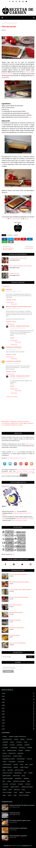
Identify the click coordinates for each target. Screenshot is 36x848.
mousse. (10, 74)
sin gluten (20, 784)
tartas (10, 789)
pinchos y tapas (19, 770)
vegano (21, 792)
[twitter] (13, 1)
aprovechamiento (7, 739)
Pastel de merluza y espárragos (18, 828)
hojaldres (27, 750)
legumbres (20, 753)
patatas (16, 767)
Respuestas (10, 302)
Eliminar (14, 299)
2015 (18, 714)
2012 (18, 723)
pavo (4, 770)
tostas (23, 789)
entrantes (29, 747)
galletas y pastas (11, 750)
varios (15, 792)
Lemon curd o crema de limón (17, 643)
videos (9, 795)
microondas (21, 761)
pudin (23, 775)
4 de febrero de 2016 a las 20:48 (17, 328)
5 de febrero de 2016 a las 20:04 (17, 378)
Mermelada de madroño (16, 612)
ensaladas (22, 747)
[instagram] (16, 1)
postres (7, 23)
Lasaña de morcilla (14, 813)
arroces (16, 739)
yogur (15, 795)
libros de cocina (7, 756)
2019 (18, 702)
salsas (9, 781)
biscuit (4, 74)
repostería (26, 778)
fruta (4, 750)
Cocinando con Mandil (13, 361)
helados (21, 750)
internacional (12, 753)
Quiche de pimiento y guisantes (18, 836)
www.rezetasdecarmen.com (25, 469)
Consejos (5, 745)
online (3, 518)
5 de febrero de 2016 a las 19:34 (13, 363)
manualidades (21, 759)
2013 (18, 720)
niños (21, 764)
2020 (18, 699)
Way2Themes (18, 845)
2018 (18, 705)
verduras (28, 792)
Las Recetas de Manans (13, 347)
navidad (9, 235)
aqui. (15, 511)
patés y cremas (24, 767)
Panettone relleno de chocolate (18, 258)
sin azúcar (13, 784)
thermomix (17, 789)
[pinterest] (20, 1)
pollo (25, 773)
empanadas (13, 747)
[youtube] (23, 1)
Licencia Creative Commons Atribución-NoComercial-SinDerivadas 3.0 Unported (18, 472)
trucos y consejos (7, 792)
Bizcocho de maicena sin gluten (18, 574)
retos (4, 781)
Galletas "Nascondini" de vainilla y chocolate (21, 805)
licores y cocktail (17, 756)
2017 (18, 708)
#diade (5, 736)
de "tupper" (5, 747)
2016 (18, 711)
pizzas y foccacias (7, 773)
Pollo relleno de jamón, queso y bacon (19, 820)
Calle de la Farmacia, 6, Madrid (25, 518)
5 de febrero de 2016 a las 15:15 (13, 349)
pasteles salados (7, 767)
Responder (8, 299)
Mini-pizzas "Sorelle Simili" (16, 628)
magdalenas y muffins (9, 759)
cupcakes (26, 745)
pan (26, 764)
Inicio (3, 23)
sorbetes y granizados (27, 787)
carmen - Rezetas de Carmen (19, 326)
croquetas (19, 745)
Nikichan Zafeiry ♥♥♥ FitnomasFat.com (18, 306)
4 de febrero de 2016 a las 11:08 (13, 291)
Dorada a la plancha (15, 620)
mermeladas (12, 761)
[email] (26, 1)
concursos (19, 742)
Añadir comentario (12, 397)
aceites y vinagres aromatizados (17, 736)
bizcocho (26, 72)
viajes (4, 795)
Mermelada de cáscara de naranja (19, 582)
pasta (31, 764)
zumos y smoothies (24, 795)
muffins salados (7, 764)
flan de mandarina (15, 219)
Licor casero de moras (15, 605)
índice (15, 452)
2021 (18, 696)
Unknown (9, 289)
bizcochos (29, 739)
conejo (25, 742)
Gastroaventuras (29, 444)
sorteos (4, 789)
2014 (18, 717)
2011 (18, 726)
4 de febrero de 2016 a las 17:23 (13, 308)
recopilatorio (18, 778)
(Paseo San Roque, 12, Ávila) (19, 520)
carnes (12, 742)
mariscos (29, 759)
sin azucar (5, 784)
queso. (26, 219)
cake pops (5, 742)
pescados (10, 770)
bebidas (22, 739)
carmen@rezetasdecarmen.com (16, 458)
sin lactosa (5, 787)
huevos (4, 753)
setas (28, 781)
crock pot (12, 745)
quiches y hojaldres (8, 778)
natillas (32, 72)
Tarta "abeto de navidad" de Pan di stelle (20, 266)
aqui (30, 117)
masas (4, 761)
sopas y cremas (15, 787)
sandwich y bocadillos (19, 781)
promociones (16, 775)
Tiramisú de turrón (14, 273)
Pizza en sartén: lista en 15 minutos (18, 597)
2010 (18, 729)
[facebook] (10, 1)
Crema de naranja (14, 635)
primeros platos (7, 775)
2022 (18, 693)
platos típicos (18, 773)
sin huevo (27, 784)
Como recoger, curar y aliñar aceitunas (20, 589)
